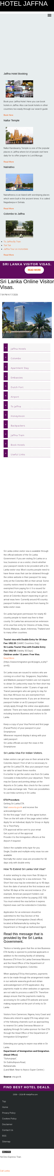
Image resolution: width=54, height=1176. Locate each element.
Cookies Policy (9, 1118)
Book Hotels (18, 444)
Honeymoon (18, 416)
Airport (15, 396)
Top (4, 1101)
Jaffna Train (17, 435)
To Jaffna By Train (12, 241)
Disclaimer (7, 1124)
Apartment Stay (20, 368)
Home (5, 1107)
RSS (4, 1136)
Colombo (16, 358)
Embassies (17, 377)
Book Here (8, 115)
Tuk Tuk (7, 245)
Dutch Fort (17, 387)
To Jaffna (16, 406)
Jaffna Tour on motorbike (16, 249)
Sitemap (6, 1141)
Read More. (9, 658)
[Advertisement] (27, 44)
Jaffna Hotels (18, 348)
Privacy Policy (8, 1113)
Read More (9, 162)
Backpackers (18, 425)
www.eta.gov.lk (15, 807)
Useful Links (18, 454)
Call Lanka (5, 1171)
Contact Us (7, 1130)
